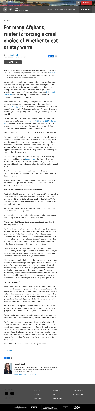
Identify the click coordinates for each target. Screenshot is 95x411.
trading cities (30, 159)
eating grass (16, 107)
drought (52, 73)
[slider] (13, 9)
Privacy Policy (57, 390)
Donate (87, 3)
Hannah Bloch (14, 55)
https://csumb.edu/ (79, 390)
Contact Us (37, 390)
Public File (36, 394)
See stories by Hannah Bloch (25, 374)
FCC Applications (78, 394)
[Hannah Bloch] (8, 368)
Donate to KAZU (58, 398)
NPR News (7, 20)
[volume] (10, 9)
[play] (5, 9)
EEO (54, 394)
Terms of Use (38, 398)
